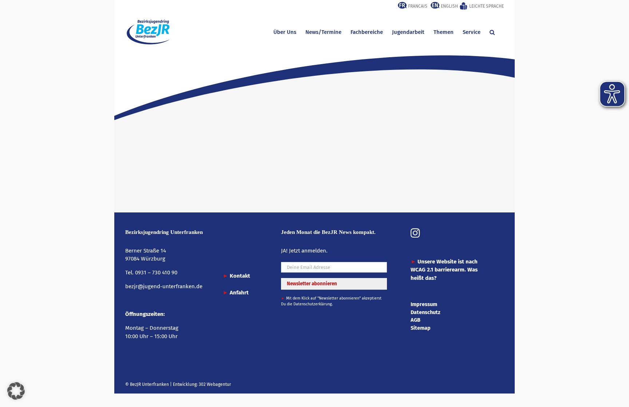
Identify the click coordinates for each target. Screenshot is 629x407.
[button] (492, 32)
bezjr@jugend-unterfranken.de (163, 286)
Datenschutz (425, 312)
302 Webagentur (215, 384)
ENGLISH (449, 6)
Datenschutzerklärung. (313, 304)
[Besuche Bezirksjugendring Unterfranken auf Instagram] (415, 233)
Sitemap (421, 328)
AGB (415, 320)
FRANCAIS (417, 6)
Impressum (424, 304)
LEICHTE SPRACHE (486, 6)
